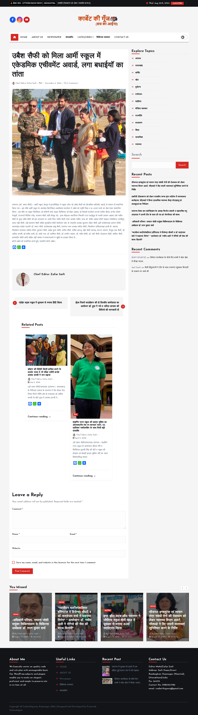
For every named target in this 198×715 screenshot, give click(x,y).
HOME (23, 37)
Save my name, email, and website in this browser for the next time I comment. (56, 563)
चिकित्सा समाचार (103, 37)
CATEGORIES (85, 37)
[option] (30, 617)
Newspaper (65, 679)
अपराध (138, 58)
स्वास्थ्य (138, 144)
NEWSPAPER (54, 37)
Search (137, 154)
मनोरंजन (138, 94)
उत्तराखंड (139, 66)
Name (16, 534)
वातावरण (138, 123)
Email (73, 534)
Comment (17, 509)
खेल (136, 80)
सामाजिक (139, 137)
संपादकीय (69, 37)
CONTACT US (121, 37)
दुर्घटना (138, 87)
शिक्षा (40, 83)
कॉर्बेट (137, 73)
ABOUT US (37, 37)
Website (16, 548)
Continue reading (38, 417)
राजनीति (138, 116)
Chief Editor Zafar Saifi (26, 83)
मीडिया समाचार (141, 109)
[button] (183, 588)
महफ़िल (138, 101)
